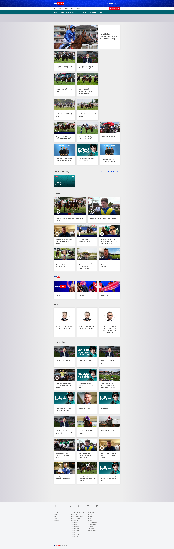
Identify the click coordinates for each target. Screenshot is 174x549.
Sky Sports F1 (74, 524)
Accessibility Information (92, 542)
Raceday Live (59, 184)
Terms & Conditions (58, 542)
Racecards (68, 12)
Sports (60, 8)
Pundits (100, 12)
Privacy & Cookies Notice (70, 542)
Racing (56, 12)
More (82, 8)
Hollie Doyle (64, 324)
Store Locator (91, 528)
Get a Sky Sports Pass (113, 171)
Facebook (65, 505)
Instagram (82, 505)
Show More (87, 489)
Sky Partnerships (92, 524)
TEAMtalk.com (57, 518)
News (62, 12)
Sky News (90, 516)
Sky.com (90, 514)
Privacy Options (81, 542)
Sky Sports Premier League (77, 516)
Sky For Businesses (92, 522)
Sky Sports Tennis (75, 526)
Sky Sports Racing (75, 534)
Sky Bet (78, 8)
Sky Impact (90, 526)
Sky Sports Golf (74, 522)
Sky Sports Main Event (76, 514)
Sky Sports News (75, 530)
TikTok (73, 505)
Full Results (83, 12)
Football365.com (58, 520)
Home (55, 8)
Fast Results (75, 12)
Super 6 (55, 516)
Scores (66, 8)
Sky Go (89, 518)
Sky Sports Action (75, 528)
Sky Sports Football (75, 518)
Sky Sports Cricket (75, 520)
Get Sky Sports (110, 3)
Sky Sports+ (73, 532)
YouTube (92, 505)
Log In (118, 3)
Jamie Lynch (109, 324)
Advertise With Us (92, 530)
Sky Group (90, 520)
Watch (72, 8)
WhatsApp (101, 505)
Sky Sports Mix (74, 536)
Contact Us (102, 542)
